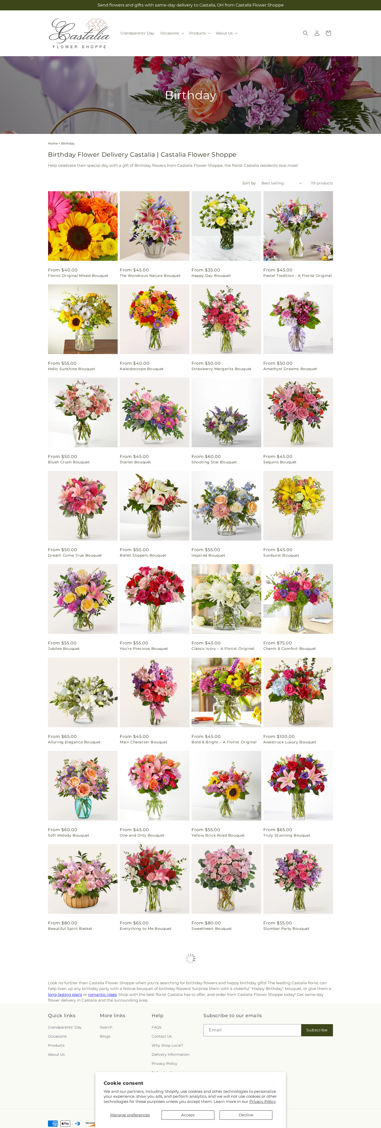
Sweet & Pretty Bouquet (286, 1120)
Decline (246, 1114)
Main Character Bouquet (143, 742)
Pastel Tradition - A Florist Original (297, 275)
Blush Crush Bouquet (69, 462)
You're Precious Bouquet (144, 648)
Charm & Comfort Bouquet (289, 648)
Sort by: (249, 183)
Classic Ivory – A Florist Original (223, 648)
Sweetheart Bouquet (212, 928)
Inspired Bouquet (208, 555)
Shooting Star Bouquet (214, 462)
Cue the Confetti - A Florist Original (146, 1024)
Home (53, 143)
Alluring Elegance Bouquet (74, 742)
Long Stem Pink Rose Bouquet (78, 1120)
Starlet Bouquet (135, 462)
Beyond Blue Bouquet (69, 1021)
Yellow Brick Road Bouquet (218, 835)
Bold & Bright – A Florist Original (224, 742)
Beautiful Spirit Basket (70, 928)
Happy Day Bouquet (211, 275)
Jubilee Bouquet (64, 648)
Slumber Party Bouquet (286, 928)
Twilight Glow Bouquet (214, 1021)
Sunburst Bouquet (281, 555)
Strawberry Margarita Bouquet (222, 369)
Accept (188, 1114)
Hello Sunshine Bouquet (71, 369)
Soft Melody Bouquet (68, 835)
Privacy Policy (262, 1101)
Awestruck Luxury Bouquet (289, 742)
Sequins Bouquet (280, 462)
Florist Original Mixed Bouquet (78, 275)
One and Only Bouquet (142, 835)
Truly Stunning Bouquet (287, 835)
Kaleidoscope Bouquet (142, 369)
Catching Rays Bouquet (286, 1021)
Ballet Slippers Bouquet (143, 555)
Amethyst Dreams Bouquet (290, 369)
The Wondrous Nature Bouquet (150, 275)
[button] (171, 33)
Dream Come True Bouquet (75, 555)
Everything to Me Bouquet (146, 928)
